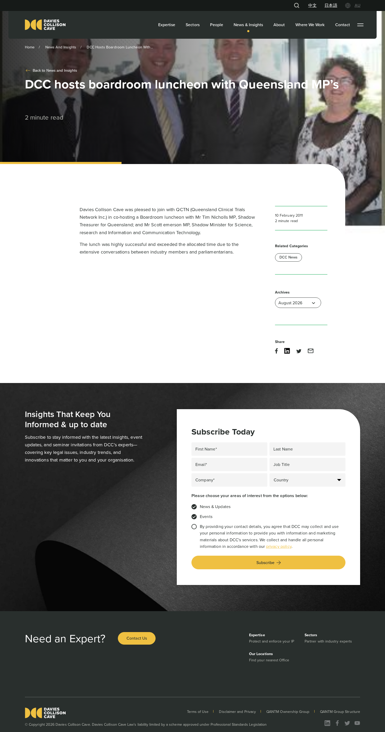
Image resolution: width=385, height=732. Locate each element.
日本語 (330, 5)
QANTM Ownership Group (287, 711)
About (279, 25)
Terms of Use (198, 711)
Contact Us (136, 638)
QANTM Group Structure (340, 711)
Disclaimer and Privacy (237, 711)
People (216, 25)
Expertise (166, 25)
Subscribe (265, 563)
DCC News (288, 257)
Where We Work (310, 25)
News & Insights (248, 25)
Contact (342, 25)
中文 (312, 5)
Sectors (193, 25)
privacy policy (279, 546)
